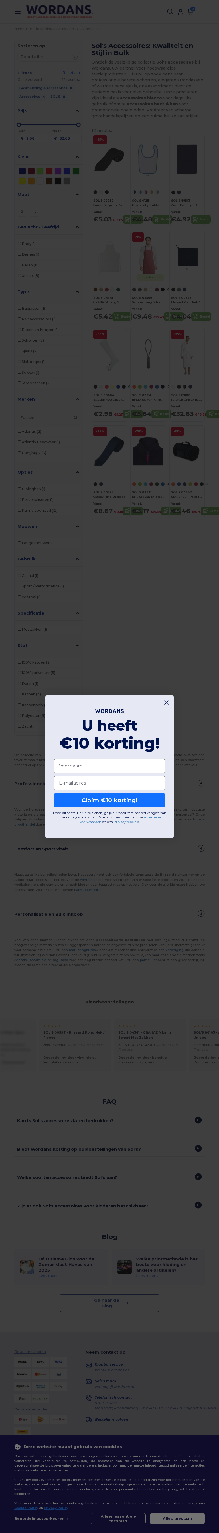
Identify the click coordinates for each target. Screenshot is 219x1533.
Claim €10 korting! (109, 800)
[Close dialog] (166, 703)
